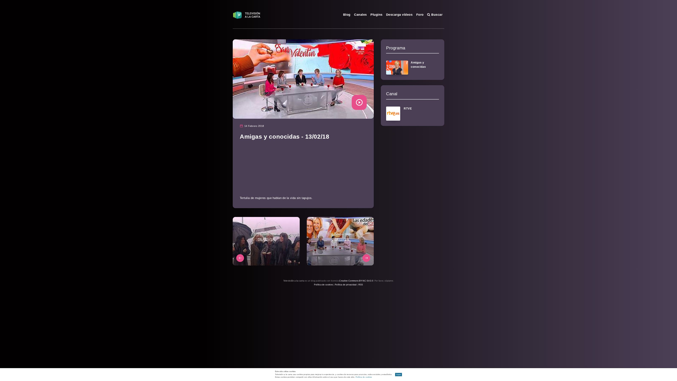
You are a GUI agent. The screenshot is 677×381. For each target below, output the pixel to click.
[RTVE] (393, 114)
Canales (360, 14)
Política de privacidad (346, 284)
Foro (420, 14)
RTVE (408, 108)
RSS (360, 284)
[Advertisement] (303, 170)
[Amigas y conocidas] (397, 68)
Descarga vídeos (399, 14)
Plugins (376, 14)
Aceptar (398, 374)
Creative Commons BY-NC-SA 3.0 (356, 281)
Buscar (436, 14)
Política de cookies (323, 284)
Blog (346, 14)
